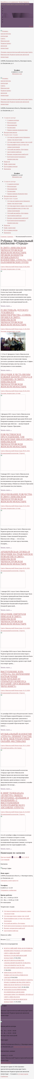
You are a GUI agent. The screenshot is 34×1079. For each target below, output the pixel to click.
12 (14, 857)
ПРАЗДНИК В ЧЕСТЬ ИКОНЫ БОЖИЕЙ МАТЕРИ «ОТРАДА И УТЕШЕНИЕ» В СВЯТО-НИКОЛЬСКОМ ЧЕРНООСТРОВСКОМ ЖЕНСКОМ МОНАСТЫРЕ (16, 380)
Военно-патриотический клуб (14, 928)
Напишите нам (17, 74)
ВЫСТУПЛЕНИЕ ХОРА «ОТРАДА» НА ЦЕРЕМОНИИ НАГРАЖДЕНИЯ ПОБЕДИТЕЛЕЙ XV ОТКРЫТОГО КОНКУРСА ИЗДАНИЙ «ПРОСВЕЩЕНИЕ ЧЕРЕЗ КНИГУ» (15, 679)
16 (22, 857)
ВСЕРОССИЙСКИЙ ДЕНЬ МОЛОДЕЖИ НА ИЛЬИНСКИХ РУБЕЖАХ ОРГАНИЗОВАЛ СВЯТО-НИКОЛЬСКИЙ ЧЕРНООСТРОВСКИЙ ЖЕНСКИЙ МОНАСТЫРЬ (18, 953)
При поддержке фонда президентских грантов (15, 4)
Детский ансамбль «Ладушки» (11, 748)
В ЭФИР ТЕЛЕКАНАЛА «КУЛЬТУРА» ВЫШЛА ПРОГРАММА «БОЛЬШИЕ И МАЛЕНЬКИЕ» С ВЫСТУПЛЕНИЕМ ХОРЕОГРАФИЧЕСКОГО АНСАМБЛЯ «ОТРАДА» (15, 800)
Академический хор (11, 931)
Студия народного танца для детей (16, 916)
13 (16, 857)
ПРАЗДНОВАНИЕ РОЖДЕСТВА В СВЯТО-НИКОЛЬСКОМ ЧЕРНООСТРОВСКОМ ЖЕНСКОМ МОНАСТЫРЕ (16, 498)
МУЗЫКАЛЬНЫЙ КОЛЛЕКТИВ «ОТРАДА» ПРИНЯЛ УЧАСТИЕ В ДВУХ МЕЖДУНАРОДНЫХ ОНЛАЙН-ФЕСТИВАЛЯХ (16, 737)
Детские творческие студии (10, 269)
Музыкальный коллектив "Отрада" (13, 453)
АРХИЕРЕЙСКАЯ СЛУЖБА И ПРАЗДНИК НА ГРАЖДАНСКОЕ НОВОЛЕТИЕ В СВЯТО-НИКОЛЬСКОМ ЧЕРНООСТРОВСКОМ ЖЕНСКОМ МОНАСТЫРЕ (17, 557)
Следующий (5, 860)
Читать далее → (6, 306)
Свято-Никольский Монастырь (11, 267)
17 (24, 857)
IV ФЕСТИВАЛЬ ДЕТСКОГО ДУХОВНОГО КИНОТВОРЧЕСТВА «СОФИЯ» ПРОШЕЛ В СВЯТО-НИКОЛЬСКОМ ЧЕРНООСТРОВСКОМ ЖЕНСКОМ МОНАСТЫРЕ (16, 317)
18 (26, 857)
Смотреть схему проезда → (23, 1047)
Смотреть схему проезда (9, 880)
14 (18, 857)
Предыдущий (5, 857)
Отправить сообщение (9, 890)
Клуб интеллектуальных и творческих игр (18, 926)
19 (28, 857)
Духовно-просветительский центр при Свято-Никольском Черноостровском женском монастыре (17, 54)
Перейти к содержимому (9, 2)
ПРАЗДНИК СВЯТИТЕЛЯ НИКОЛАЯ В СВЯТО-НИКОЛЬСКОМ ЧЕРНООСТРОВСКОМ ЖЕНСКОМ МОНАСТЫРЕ (13, 619)
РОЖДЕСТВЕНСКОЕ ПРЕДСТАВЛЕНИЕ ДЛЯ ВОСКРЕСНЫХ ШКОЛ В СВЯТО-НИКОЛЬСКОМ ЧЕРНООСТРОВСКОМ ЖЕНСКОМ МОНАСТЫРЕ (17, 440)
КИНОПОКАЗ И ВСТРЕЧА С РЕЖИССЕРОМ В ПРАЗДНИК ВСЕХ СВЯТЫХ (16, 975)
